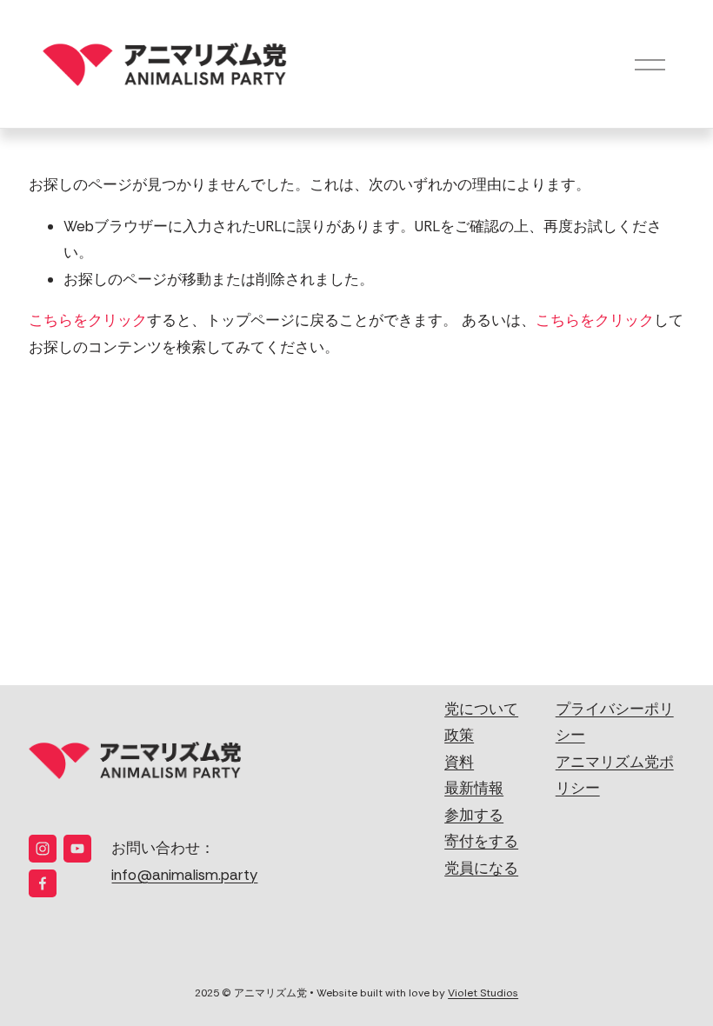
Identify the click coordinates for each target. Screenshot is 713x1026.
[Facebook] (43, 883)
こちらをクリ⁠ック (88, 320)
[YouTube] (77, 849)
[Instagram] (43, 849)
